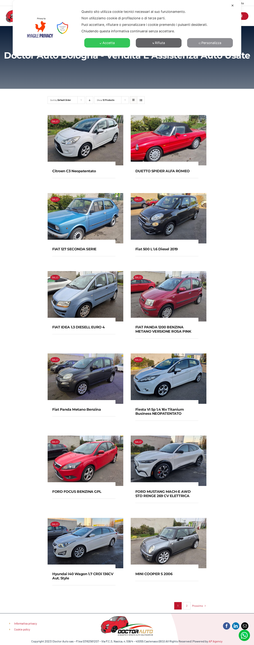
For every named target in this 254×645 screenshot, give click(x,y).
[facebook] (226, 626)
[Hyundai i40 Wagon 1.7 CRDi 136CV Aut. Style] (85, 521)
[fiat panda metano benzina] (85, 356)
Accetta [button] (108, 43)
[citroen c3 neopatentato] (85, 118)
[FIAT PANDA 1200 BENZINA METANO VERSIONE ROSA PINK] (168, 274)
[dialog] (127, 28)
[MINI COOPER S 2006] (168, 521)
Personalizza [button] (211, 43)
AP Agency (216, 641)
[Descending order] (89, 100)
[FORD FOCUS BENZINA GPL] (85, 438)
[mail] (244, 626)
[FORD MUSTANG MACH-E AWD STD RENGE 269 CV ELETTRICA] (168, 438)
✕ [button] (232, 5)
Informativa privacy (25, 623)
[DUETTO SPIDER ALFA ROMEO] (168, 118)
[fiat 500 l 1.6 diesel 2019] (168, 196)
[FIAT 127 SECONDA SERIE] (85, 196)
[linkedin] (235, 626)
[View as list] (140, 100)
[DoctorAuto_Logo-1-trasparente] (127, 618)
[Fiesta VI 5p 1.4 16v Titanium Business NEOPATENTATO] (168, 356)
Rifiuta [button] (160, 43)
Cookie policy (22, 629)
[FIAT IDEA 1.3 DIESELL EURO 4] (85, 274)
